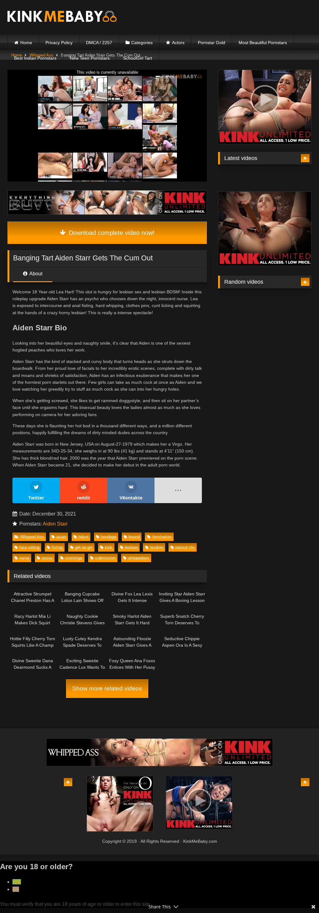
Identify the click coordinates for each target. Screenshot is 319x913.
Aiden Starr (55, 523)
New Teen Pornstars (90, 58)
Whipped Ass (32, 536)
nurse (24, 558)
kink (108, 547)
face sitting (29, 547)
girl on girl (84, 547)
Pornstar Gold (211, 42)
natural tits (184, 547)
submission (105, 558)
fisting (57, 547)
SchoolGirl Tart (137, 58)
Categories (142, 42)
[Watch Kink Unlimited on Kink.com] (107, 213)
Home (26, 42)
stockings (74, 558)
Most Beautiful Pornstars (263, 42)
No (15, 889)
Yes (16, 881)
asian (61, 536)
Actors (178, 42)
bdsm (83, 536)
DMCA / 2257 (99, 42)
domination (162, 536)
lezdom (156, 547)
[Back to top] (300, 894)
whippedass (138, 558)
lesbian (131, 547)
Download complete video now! (111, 232)
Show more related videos (107, 688)
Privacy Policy (59, 42)
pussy (47, 558)
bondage (108, 536)
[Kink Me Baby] (71, 17)
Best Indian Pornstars (35, 58)
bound (134, 536)
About (35, 273)
